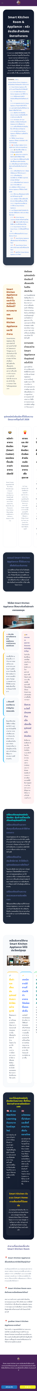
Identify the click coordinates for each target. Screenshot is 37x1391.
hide (16, 79)
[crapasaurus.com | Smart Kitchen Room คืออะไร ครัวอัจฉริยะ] (18, 3)
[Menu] (2, 3)
